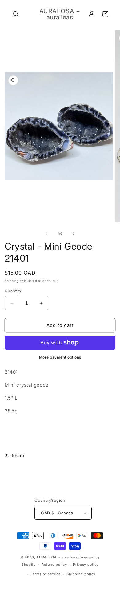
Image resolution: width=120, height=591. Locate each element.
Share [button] (18, 455)
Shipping (12, 281)
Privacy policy (85, 564)
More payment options (60, 357)
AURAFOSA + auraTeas (56, 557)
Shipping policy (81, 574)
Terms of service (46, 574)
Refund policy (54, 564)
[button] (16, 14)
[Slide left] (46, 233)
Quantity (13, 290)
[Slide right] (73, 233)
